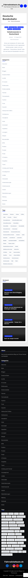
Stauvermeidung (16, 252)
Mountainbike (5, 139)
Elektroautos (5, 85)
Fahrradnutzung (13, 225)
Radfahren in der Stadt (7, 249)
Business (12, 214)
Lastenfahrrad (12, 237)
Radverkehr (16, 249)
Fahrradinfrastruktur (7, 223)
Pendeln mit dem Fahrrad (8, 246)
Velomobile (5, 178)
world (16, 260)
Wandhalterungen (6, 193)
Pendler (9, 29)
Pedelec (4, 146)
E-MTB (4, 78)
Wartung (4, 196)
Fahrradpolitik (21, 225)
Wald (12, 260)
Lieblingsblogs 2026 (20, 575)
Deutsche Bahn (12, 27)
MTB (3, 143)
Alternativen (5, 214)
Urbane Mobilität (17, 255)
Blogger (4, 71)
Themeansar (14, 573)
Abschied (4, 64)
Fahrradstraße (5, 96)
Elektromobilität (6, 89)
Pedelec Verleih (11, 243)
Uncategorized (6, 171)
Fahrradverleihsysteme (15, 231)
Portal (3, 153)
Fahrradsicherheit (6, 228)
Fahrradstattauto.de (11, 5)
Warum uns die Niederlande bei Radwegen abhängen (13, 308)
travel (10, 255)
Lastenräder (19, 237)
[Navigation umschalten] (2, 6)
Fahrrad (4, 92)
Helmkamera (5, 114)
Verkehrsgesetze (6, 258)
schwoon (11, 37)
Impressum (11, 575)
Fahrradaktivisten (6, 220)
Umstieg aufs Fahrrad (7, 168)
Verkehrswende (16, 29)
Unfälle (4, 175)
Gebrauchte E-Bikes (7, 110)
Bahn (6, 27)
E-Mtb (4, 217)
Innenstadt (20, 27)
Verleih (4, 189)
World (3, 204)
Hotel (3, 121)
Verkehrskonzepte (6, 182)
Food (3, 103)
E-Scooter (4, 81)
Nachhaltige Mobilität (13, 240)
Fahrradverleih (6, 231)
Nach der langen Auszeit (11, 338)
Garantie (4, 107)
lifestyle (4, 135)
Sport (10, 252)
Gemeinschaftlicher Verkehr (8, 234)
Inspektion (4, 128)
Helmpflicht (5, 117)
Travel (3, 164)
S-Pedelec (5, 157)
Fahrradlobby (5, 225)
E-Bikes (22, 214)
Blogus (20, 571)
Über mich (5, 575)
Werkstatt (4, 200)
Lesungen (4, 132)
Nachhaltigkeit (21, 240)
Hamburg (18, 234)
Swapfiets (4, 161)
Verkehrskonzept (15, 258)
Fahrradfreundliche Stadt (17, 220)
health (23, 234)
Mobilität (4, 240)
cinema (17, 214)
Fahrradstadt (14, 228)
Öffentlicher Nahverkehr (8, 263)
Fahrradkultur (16, 223)
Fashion (4, 99)
